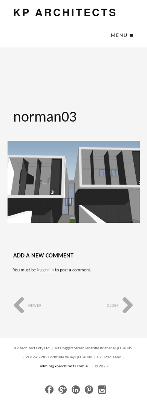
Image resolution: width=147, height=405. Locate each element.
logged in (45, 270)
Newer (34, 306)
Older (113, 306)
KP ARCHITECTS (65, 12)
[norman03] (74, 182)
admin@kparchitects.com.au (65, 366)
